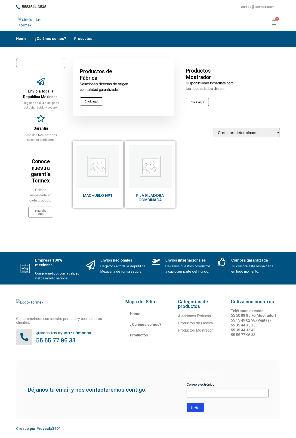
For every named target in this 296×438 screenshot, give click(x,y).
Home (21, 38)
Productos (83, 38)
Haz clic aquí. (40, 212)
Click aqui (197, 102)
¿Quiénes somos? (50, 38)
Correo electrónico (200, 384)
